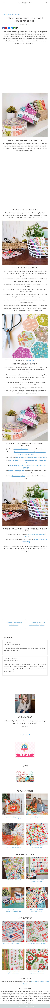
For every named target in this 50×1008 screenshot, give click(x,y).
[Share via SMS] (12, 28)
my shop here (30, 360)
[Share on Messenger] (9, 28)
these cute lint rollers (21, 449)
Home (4, 14)
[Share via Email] (14, 28)
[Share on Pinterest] (6, 28)
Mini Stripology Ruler (18, 476)
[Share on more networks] (17, 28)
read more (25, 726)
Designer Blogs (30, 1006)
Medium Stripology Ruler (16, 471)
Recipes (10, 14)
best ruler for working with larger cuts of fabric (31, 457)
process (17, 14)
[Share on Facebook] (3, 28)
